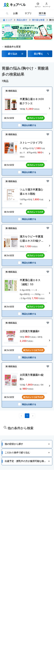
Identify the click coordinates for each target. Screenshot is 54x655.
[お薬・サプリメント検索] (7, 13)
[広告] (27, 32)
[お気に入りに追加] (48, 91)
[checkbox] (27, 125)
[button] (14, 53)
